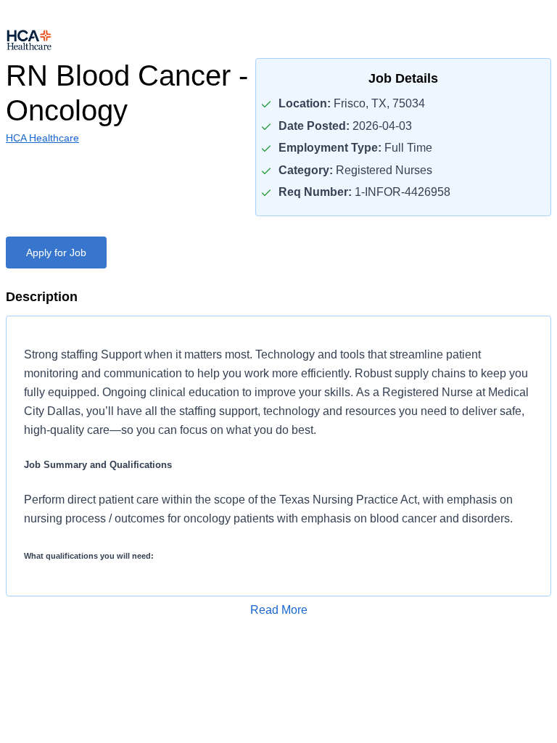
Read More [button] (279, 610)
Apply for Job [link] (56, 252)
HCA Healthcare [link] (42, 138)
